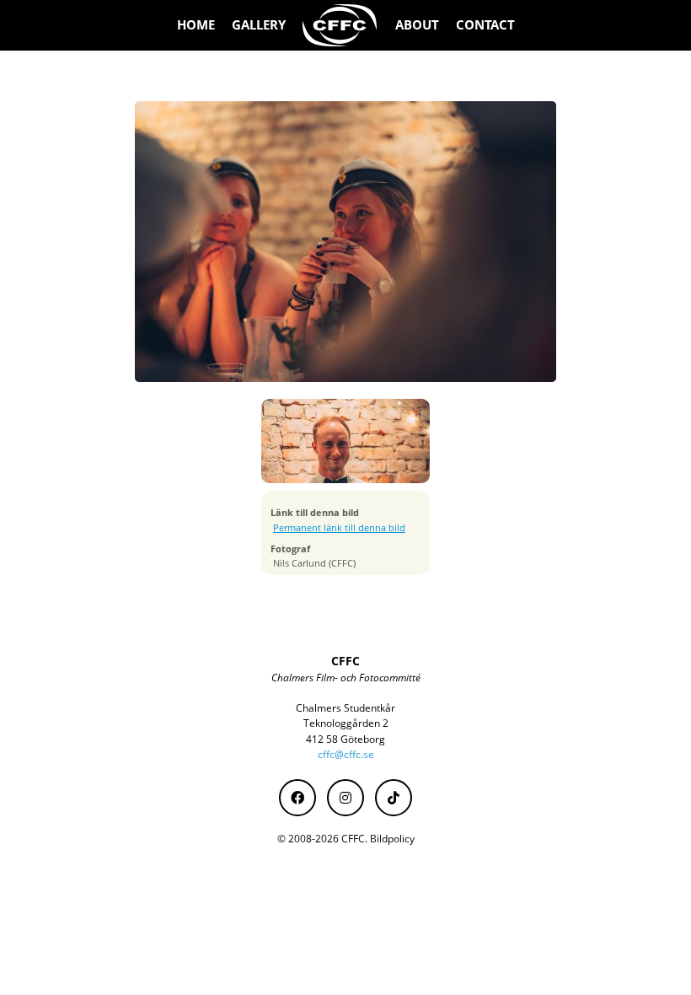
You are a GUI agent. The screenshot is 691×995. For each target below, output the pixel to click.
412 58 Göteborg (345, 739)
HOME (196, 25)
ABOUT (417, 25)
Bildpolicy (392, 838)
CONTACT (485, 25)
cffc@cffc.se (346, 754)
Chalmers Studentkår (345, 708)
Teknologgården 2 (345, 723)
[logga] (340, 25)
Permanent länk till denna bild (339, 528)
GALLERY (259, 25)
